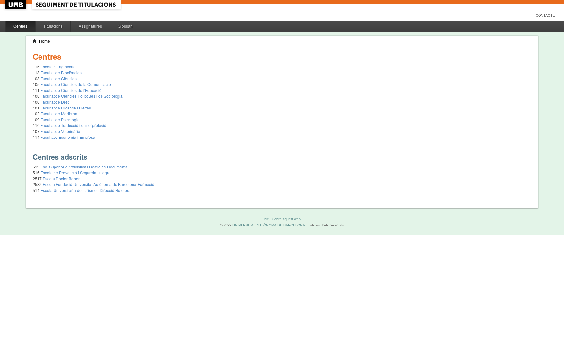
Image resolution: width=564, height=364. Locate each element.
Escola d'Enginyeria (58, 66)
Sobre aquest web (286, 218)
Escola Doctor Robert (62, 178)
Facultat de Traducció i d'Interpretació (73, 125)
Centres (20, 26)
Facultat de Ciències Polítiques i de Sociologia (81, 96)
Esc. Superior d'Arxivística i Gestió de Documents (83, 166)
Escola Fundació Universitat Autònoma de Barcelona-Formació (98, 184)
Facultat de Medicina (58, 113)
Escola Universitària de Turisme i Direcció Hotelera (85, 190)
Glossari (125, 26)
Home (44, 41)
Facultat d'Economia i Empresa (67, 137)
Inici (266, 218)
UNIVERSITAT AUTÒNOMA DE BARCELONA (268, 225)
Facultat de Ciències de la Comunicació (75, 84)
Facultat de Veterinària (60, 131)
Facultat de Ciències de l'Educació (71, 90)
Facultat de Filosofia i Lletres (65, 107)
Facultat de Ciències (58, 78)
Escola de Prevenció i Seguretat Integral (76, 172)
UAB (16, 4)
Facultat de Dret (54, 102)
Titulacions (53, 26)
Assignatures (90, 26)
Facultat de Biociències (61, 72)
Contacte (545, 15)
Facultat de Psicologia (60, 119)
